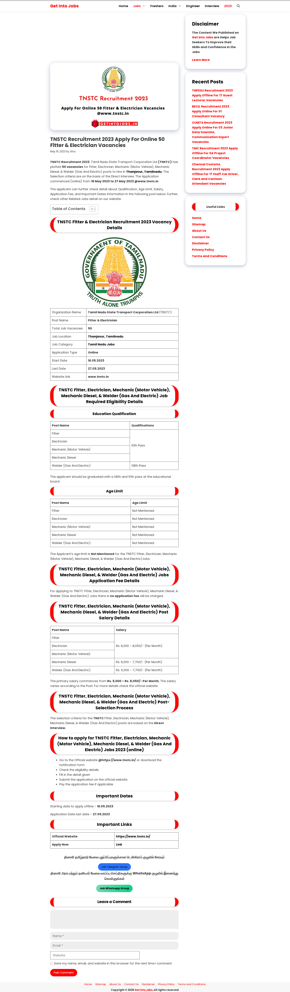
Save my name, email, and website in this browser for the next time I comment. (113, 963)
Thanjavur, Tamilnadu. (144, 172)
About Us (199, 231)
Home (123, 6)
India (172, 6)
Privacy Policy (203, 250)
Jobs (137, 6)
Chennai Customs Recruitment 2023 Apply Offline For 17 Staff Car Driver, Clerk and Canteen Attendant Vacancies (215, 174)
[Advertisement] (113, 38)
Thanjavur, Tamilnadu (105, 336)
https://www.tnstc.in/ (133, 836)
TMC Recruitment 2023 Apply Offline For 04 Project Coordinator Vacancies (215, 153)
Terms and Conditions (209, 256)
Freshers (156, 6)
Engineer (193, 6)
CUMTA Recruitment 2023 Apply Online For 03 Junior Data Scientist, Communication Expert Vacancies (212, 132)
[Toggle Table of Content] (91, 209)
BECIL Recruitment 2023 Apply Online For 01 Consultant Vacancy (210, 111)
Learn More (201, 60)
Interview (212, 6)
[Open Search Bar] (238, 6)
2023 (228, 6)
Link (119, 844)
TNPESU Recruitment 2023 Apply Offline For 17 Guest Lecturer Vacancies (212, 95)
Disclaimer (200, 243)
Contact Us (201, 237)
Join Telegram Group (114, 867)
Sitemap (199, 224)
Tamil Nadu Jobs (101, 344)
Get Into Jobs (64, 6)
